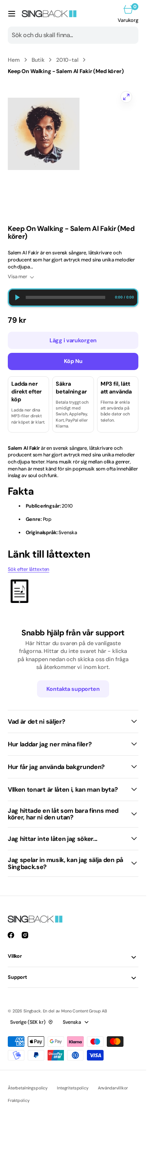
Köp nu (73, 361)
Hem (14, 59)
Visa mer (17, 277)
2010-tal (67, 59)
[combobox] (73, 35)
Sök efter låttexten (28, 569)
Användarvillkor (113, 1088)
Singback (32, 1011)
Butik (38, 59)
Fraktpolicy (18, 1100)
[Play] (17, 297)
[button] (11, 13)
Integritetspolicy (72, 1088)
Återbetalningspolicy (28, 1088)
